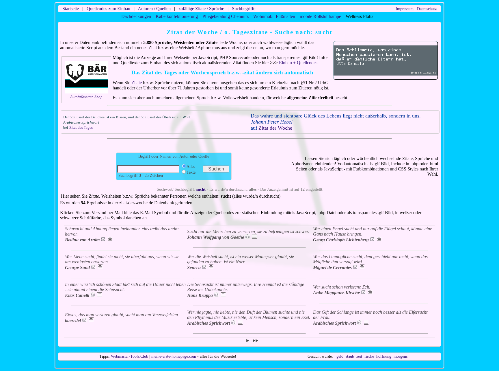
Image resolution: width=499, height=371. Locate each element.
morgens (400, 356)
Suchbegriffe (243, 8)
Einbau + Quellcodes (298, 62)
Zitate (136, 82)
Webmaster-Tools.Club (129, 356)
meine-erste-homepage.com (173, 356)
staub (350, 356)
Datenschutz (427, 9)
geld (339, 356)
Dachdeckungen (136, 16)
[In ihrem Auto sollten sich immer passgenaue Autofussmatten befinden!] (86, 92)
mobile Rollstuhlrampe (320, 16)
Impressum (405, 9)
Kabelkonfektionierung (177, 16)
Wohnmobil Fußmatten (274, 16)
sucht (201, 189)
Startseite (70, 8)
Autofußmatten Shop (86, 97)
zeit (359, 356)
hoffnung (383, 356)
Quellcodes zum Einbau (108, 8)
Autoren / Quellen (154, 8)
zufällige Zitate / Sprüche (201, 8)
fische (369, 356)
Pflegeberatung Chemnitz (225, 16)
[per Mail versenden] (103, 239)
